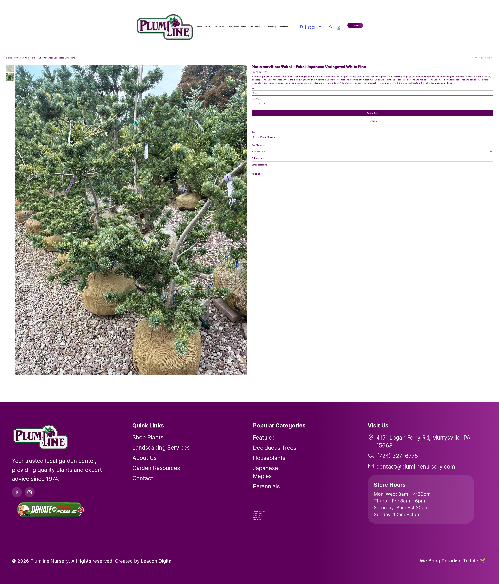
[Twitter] (262, 174)
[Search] (330, 26)
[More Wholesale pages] (260, 26)
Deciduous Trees (274, 447)
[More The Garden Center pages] (246, 26)
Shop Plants (147, 437)
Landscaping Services (161, 447)
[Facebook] (256, 174)
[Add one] (264, 103)
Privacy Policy (257, 513)
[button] (338, 28)
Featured (264, 437)
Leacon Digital (157, 561)
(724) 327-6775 (397, 456)
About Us (144, 458)
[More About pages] (211, 26)
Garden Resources (156, 468)
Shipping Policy (257, 515)
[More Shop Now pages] (225, 26)
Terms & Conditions (259, 511)
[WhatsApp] (253, 174)
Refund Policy (257, 517)
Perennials (266, 486)
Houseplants (269, 458)
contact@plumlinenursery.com (415, 466)
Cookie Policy (257, 519)
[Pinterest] (259, 174)
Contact (142, 478)
